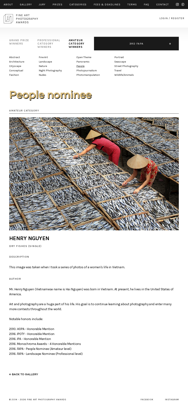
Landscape (45, 61)
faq (146, 4)
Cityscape (15, 66)
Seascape (120, 61)
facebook (182, 4)
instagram (177, 4)
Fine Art (43, 57)
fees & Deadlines (107, 4)
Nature (43, 66)
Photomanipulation (88, 74)
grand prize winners (19, 42)
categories (77, 4)
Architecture (16, 61)
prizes (57, 4)
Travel (117, 70)
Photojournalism (86, 70)
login (163, 18)
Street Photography (126, 66)
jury (42, 4)
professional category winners (48, 44)
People (80, 66)
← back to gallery (23, 374)
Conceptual (16, 70)
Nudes (42, 74)
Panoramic (83, 61)
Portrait (119, 57)
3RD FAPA (136, 43)
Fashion (14, 74)
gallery (26, 4)
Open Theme (83, 57)
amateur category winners (76, 44)
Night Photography (50, 70)
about (8, 4)
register (177, 18)
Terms (132, 4)
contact (162, 4)
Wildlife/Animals (124, 74)
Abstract (14, 57)
